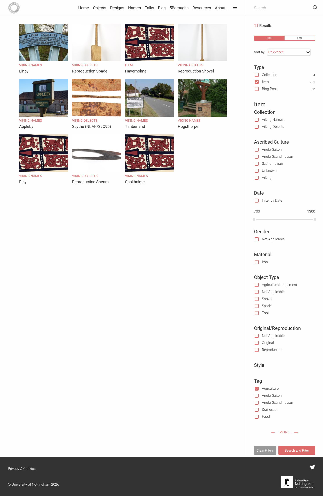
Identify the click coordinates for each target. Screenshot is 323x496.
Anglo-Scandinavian (277, 156)
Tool (265, 313)
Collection (269, 75)
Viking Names (272, 120)
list (299, 38)
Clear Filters (265, 451)
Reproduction (272, 350)
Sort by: (259, 52)
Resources (201, 7)
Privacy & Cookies (22, 469)
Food (266, 417)
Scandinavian (272, 163)
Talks (149, 7)
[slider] (254, 219)
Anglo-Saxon (272, 149)
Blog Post (269, 89)
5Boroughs (179, 7)
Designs (117, 7)
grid (269, 38)
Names (134, 7)
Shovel (267, 299)
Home (83, 7)
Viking (267, 178)
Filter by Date (272, 200)
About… (221, 7)
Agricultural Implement (279, 285)
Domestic (269, 409)
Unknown (269, 170)
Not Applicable (273, 239)
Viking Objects (273, 127)
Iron (265, 262)
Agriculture (270, 388)
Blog (162, 7)
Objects (99, 7)
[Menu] (235, 8)
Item (265, 82)
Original (268, 343)
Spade (267, 306)
